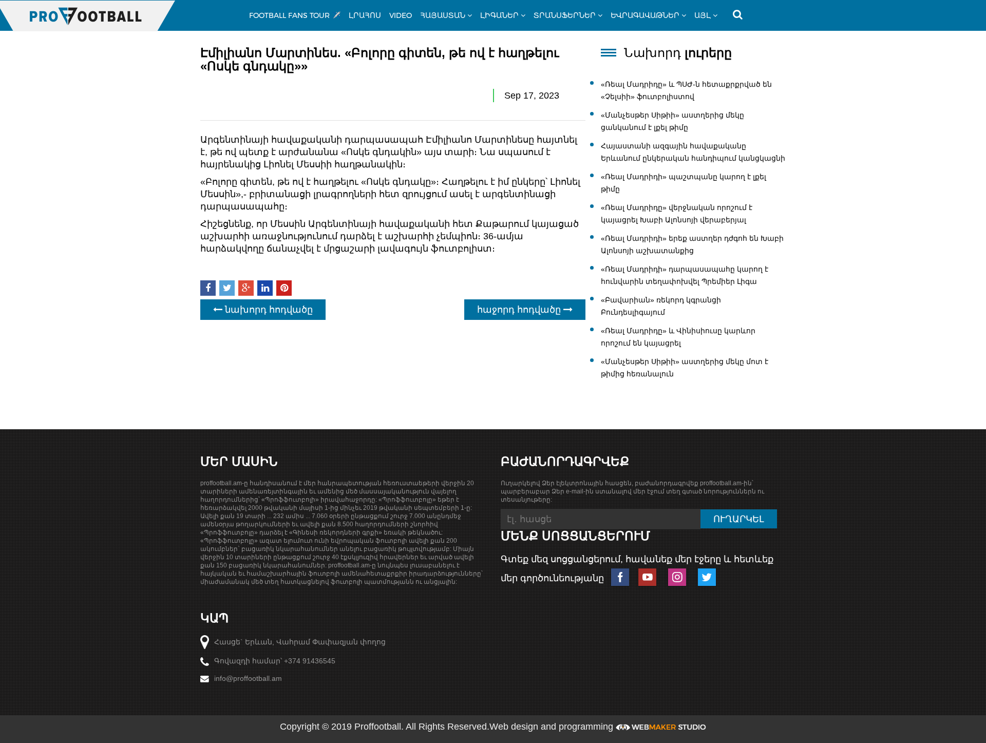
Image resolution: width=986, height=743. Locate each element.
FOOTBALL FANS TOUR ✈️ (294, 15)
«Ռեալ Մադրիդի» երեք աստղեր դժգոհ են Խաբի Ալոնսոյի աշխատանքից (692, 244)
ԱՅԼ (702, 15)
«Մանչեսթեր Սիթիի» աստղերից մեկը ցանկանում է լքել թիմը (672, 121)
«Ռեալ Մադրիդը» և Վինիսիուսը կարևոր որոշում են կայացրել (678, 337)
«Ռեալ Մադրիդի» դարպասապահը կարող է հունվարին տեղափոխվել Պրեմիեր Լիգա (684, 275)
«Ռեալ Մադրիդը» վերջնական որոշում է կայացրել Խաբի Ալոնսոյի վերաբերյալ (676, 213)
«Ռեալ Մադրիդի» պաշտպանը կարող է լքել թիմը (683, 183)
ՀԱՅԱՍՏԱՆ (442, 15)
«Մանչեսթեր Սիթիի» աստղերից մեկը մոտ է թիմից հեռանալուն (684, 367)
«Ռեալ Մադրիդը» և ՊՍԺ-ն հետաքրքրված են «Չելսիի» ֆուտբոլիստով (686, 90)
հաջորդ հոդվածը (520, 309)
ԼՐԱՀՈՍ (365, 15)
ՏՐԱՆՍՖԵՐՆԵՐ (565, 15)
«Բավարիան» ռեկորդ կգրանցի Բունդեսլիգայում (661, 306)
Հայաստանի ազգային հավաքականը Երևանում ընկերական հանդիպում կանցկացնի (693, 152)
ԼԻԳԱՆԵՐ (499, 15)
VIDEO (400, 15)
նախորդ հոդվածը (267, 309)
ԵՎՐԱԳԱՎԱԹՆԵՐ (645, 15)
